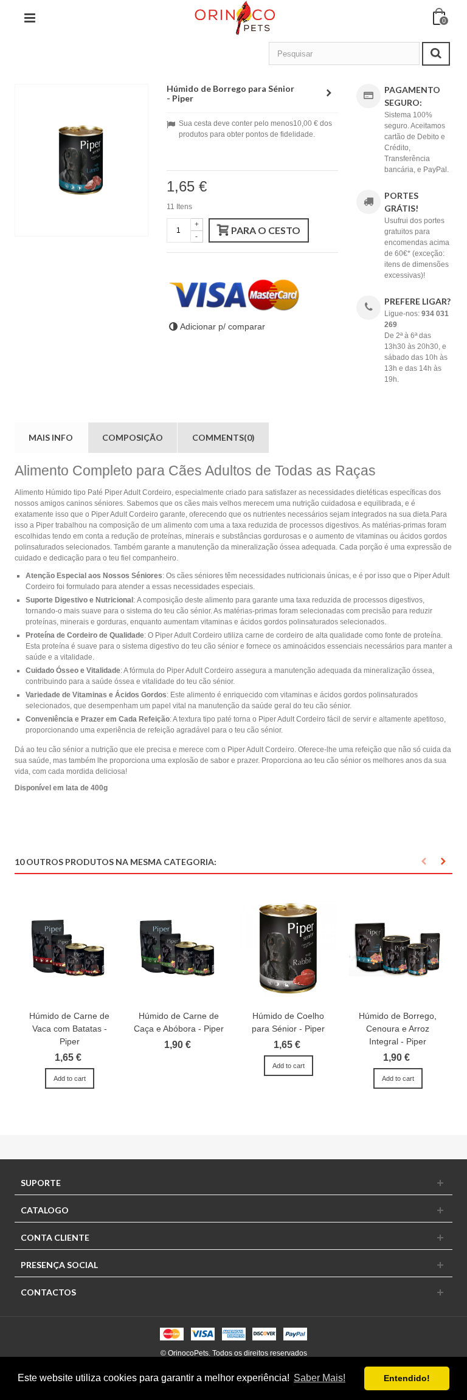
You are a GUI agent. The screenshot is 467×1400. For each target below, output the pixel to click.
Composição (132, 437)
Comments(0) (223, 437)
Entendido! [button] (407, 1378)
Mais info (51, 437)
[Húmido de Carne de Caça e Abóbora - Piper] (178, 948)
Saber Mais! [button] (319, 1378)
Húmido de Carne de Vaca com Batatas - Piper (69, 1028)
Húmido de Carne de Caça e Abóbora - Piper (179, 1022)
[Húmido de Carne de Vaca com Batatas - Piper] (69, 948)
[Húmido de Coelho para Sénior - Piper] (288, 948)
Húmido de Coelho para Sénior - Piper (288, 1022)
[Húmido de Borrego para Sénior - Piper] (81, 160)
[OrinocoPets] (234, 17)
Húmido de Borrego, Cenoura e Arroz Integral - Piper (398, 1028)
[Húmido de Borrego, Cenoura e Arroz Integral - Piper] (397, 948)
